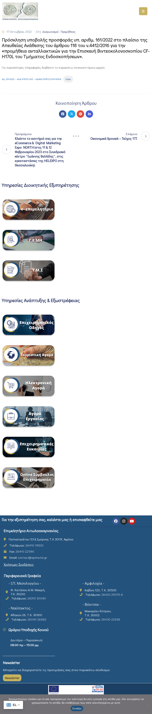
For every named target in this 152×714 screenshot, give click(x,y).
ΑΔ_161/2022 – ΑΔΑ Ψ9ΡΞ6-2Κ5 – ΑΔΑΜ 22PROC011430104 (31, 79)
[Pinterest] (80, 114)
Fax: (21, 551)
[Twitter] (71, 114)
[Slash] (76, 136)
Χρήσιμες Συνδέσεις (19, 564)
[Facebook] (62, 114)
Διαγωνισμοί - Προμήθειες (58, 31)
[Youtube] (131, 521)
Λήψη (68, 79)
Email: (28, 557)
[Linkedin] (89, 114)
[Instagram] (123, 521)
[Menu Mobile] (143, 11)
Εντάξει (77, 708)
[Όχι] (147, 704)
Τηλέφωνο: (26, 545)
